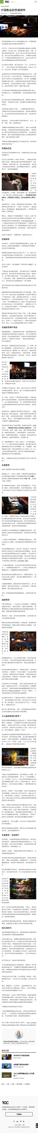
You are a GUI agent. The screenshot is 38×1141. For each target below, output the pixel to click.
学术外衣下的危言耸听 (22, 1055)
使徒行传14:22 (14, 421)
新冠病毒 (19, 1084)
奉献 (23, 1125)
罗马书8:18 (10, 209)
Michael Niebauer (19, 1067)
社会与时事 (5, 6)
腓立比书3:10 (20, 209)
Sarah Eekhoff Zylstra (16, 13)
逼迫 (2, 1084)
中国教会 (27, 1084)
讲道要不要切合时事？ (22, 1064)
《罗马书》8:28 (17, 195)
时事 (12, 1084)
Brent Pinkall (17, 1058)
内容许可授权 (18, 1125)
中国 (7, 1084)
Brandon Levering (19, 1078)
